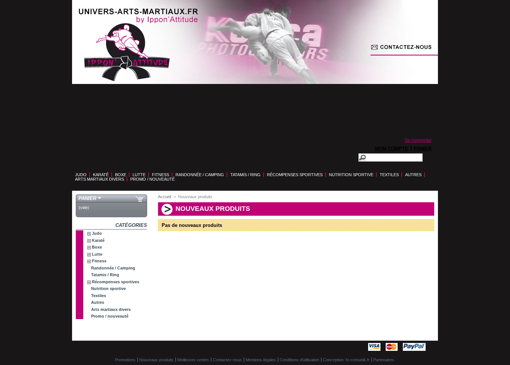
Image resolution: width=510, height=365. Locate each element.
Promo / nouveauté (152, 179)
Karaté (101, 174)
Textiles (389, 174)
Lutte (139, 174)
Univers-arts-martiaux (127, 52)
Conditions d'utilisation (299, 360)
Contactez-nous (390, 125)
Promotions (125, 360)
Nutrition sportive (351, 174)
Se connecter (418, 140)
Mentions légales (261, 360)
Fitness (160, 174)
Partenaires (383, 360)
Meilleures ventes (193, 360)
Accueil (164, 196)
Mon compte (391, 149)
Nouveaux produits (156, 360)
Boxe (120, 174)
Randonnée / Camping (199, 174)
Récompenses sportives (295, 174)
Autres (413, 174)
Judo (81, 174)
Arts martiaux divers (99, 179)
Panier (423, 149)
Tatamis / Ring (245, 174)
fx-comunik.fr (358, 360)
